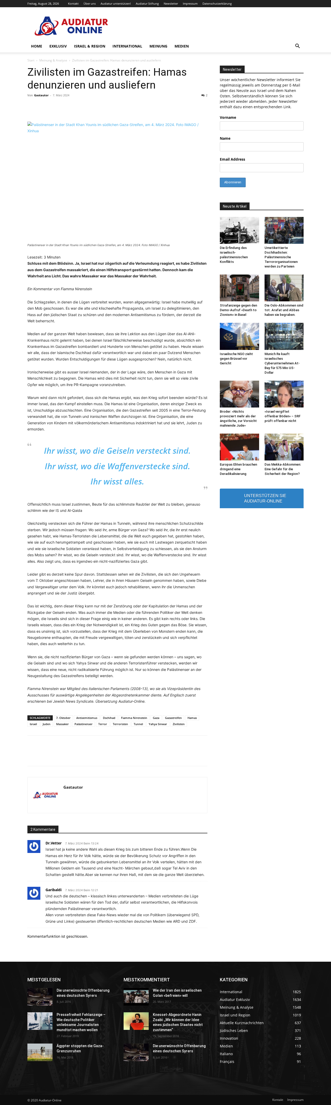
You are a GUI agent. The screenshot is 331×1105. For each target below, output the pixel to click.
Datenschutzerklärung (217, 3)
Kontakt (73, 3)
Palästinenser (83, 724)
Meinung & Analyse (53, 60)
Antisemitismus (86, 718)
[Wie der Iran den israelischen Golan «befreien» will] (136, 997)
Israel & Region (89, 46)
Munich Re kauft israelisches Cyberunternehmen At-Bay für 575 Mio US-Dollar (282, 363)
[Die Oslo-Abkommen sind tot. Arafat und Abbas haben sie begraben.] (284, 288)
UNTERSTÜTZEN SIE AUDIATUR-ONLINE (265, 498)
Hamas (192, 718)
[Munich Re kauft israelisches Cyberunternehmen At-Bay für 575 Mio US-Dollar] (284, 336)
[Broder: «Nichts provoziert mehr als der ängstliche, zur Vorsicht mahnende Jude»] (239, 394)
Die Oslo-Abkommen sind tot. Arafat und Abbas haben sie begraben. (284, 310)
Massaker (62, 724)
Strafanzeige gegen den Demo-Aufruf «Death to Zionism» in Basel (238, 310)
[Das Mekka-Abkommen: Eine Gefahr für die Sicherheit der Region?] (284, 447)
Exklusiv (58, 46)
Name (225, 138)
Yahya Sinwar (158, 724)
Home (36, 46)
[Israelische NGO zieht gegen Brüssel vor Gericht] (239, 336)
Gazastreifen (173, 718)
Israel (33, 724)
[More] (242, 755)
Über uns (90, 3)
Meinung (158, 46)
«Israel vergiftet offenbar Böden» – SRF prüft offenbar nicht (282, 416)
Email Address (232, 159)
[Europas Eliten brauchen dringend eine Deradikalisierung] (239, 447)
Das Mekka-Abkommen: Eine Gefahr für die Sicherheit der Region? (283, 469)
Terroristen (120, 724)
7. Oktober (63, 718)
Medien (182, 46)
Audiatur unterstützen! (116, 3)
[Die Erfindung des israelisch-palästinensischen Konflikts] (239, 230)
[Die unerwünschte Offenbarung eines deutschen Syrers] (39, 997)
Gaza (156, 718)
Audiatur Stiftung (147, 3)
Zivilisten (179, 724)
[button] (297, 46)
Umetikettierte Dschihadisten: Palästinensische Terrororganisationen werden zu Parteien (281, 257)
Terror (102, 724)
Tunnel (138, 724)
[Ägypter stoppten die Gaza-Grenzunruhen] (39, 1052)
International (127, 46)
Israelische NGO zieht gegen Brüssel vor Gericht (236, 358)
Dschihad (109, 718)
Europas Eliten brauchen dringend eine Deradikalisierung (238, 469)
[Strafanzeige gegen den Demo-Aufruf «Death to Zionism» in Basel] (239, 288)
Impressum (190, 3)
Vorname (228, 117)
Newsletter (171, 3)
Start (30, 60)
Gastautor (41, 95)
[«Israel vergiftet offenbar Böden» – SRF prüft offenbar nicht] (284, 394)
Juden (46, 724)
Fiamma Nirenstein (134, 718)
